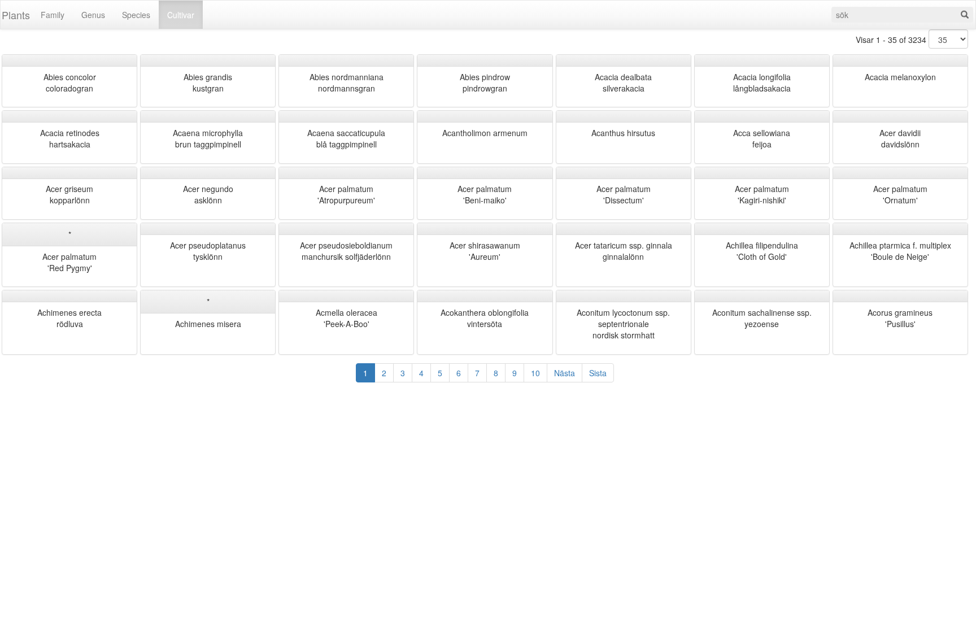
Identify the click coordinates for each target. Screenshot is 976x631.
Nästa (564, 372)
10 (535, 372)
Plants (16, 14)
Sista (598, 372)
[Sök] (964, 15)
